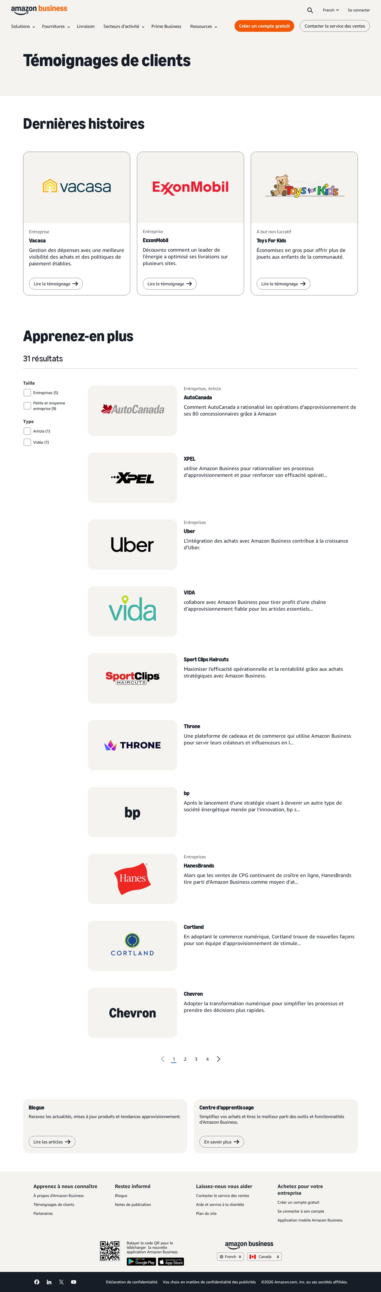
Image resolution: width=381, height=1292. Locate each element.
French (328, 10)
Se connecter (359, 10)
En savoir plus (218, 1142)
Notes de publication (133, 1204)
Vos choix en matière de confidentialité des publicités (209, 1281)
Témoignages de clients (53, 1204)
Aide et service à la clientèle (220, 1204)
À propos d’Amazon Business (58, 1195)
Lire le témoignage (52, 283)
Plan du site (206, 1213)
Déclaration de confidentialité (131, 1281)
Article (214, 388)
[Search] (310, 10)
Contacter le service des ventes (335, 26)
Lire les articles (48, 1142)
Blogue (121, 1195)
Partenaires (43, 1213)
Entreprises (195, 388)
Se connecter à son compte (301, 1211)
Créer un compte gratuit (264, 26)
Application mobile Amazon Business (310, 1220)
